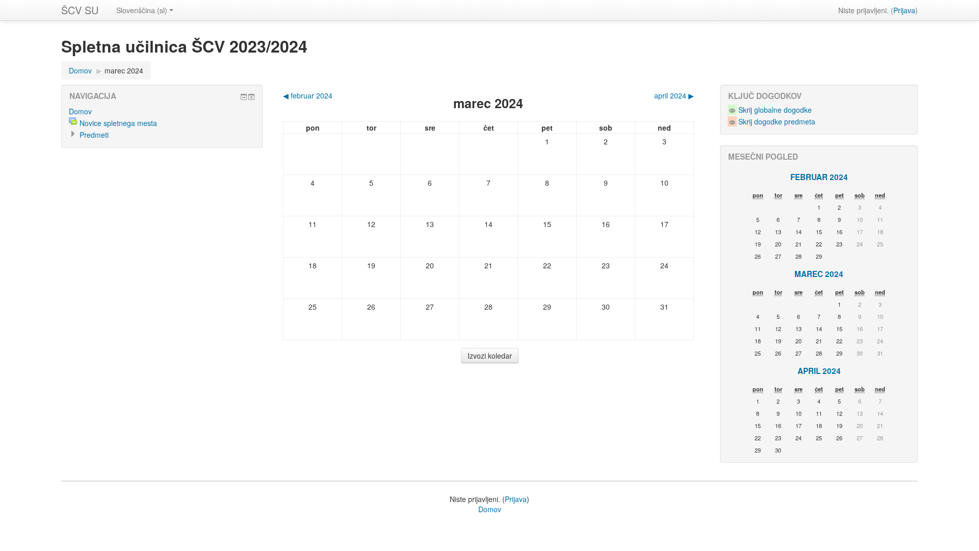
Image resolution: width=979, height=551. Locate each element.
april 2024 (819, 371)
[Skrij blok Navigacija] (244, 97)
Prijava (904, 10)
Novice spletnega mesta (118, 123)
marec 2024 (124, 70)
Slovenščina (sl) (141, 10)
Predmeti (94, 135)
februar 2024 (819, 177)
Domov (80, 70)
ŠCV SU (79, 10)
